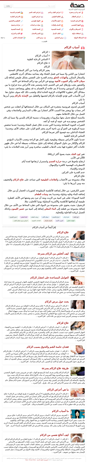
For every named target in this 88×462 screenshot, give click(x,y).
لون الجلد (75, 154)
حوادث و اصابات (35, 25)
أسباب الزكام (72, 47)
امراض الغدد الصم (34, 12)
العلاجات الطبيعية (49, 179)
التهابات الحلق (60, 77)
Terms (26, 460)
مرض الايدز (39, 38)
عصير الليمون (17, 209)
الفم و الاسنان (36, 33)
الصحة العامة (36, 29)
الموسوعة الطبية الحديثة (77, 9)
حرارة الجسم (55, 161)
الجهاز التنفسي (76, 25)
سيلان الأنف (79, 81)
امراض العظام (76, 16)
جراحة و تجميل (15, 25)
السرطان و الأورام (75, 29)
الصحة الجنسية (55, 29)
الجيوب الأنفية (61, 81)
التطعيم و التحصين (14, 21)
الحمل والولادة (56, 25)
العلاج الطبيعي (56, 16)
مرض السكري (59, 38)
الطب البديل (56, 33)
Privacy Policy (32, 460)
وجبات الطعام (41, 194)
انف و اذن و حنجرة (75, 12)
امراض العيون (36, 16)
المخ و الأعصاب (55, 21)
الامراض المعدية (76, 21)
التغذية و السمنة (15, 12)
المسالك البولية (79, 38)
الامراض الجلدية (15, 16)
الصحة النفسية (15, 29)
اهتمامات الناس (18, 38)
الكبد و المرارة (15, 33)
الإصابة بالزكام (21, 95)
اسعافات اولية (76, 33)
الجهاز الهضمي (35, 21)
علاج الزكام (18, 179)
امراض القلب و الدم (54, 12)
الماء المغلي (50, 209)
